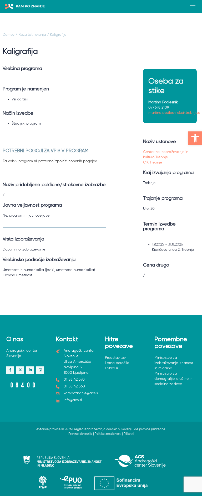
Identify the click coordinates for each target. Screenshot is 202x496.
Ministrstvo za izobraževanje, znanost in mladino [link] (173, 363)
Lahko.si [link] (111, 368)
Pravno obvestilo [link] (80, 434)
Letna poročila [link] (117, 363)
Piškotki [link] (129, 434)
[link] (195, 138)
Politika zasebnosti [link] (108, 434)
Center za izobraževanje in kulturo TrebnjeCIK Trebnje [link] (165, 157)
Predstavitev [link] (115, 358)
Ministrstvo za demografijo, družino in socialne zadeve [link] (173, 379)
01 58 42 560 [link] (74, 386)
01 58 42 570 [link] (74, 379)
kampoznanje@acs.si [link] (81, 393)
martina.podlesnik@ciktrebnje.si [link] (174, 113)
